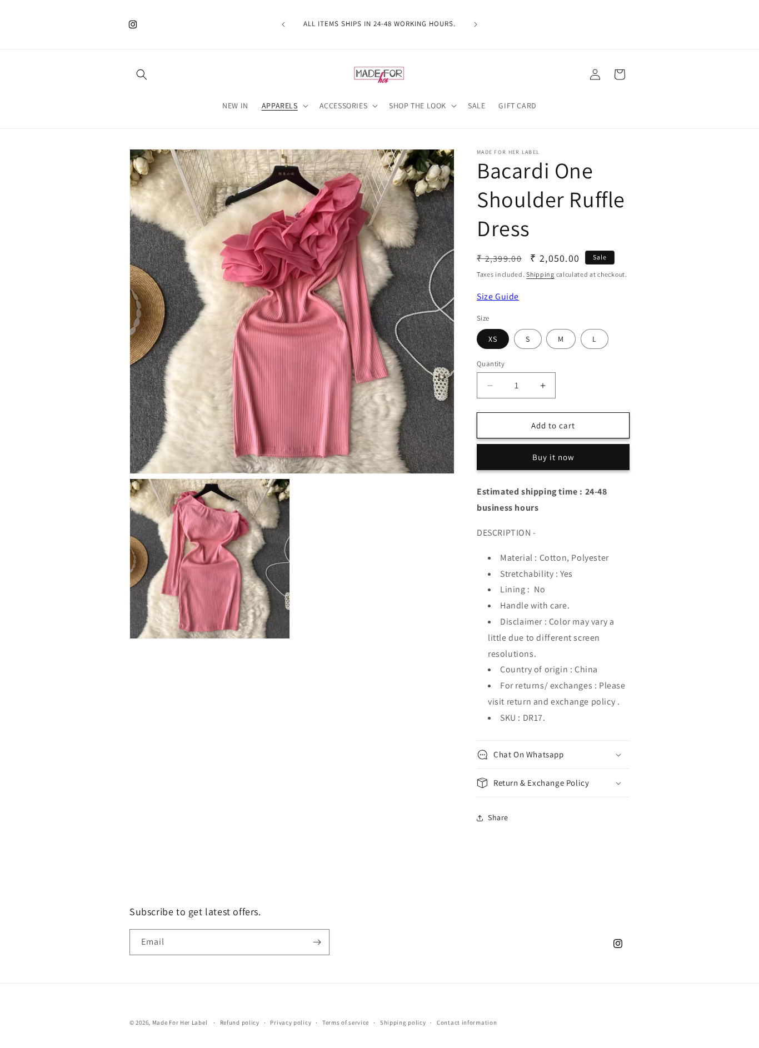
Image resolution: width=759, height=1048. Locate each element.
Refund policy (239, 1022)
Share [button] (498, 817)
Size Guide (498, 296)
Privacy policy (290, 1022)
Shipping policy (403, 1022)
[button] (141, 74)
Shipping (540, 274)
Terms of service (345, 1022)
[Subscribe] (316, 942)
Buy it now (553, 457)
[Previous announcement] (283, 24)
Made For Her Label (180, 1022)
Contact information (467, 1022)
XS (492, 339)
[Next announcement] (475, 24)
